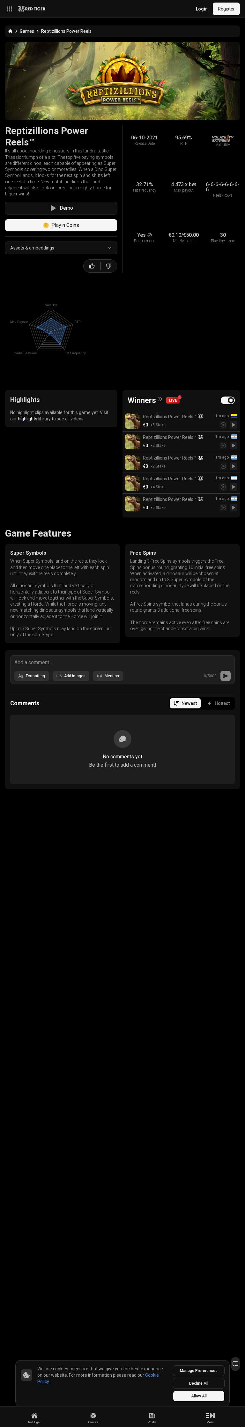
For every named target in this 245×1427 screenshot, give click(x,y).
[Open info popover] (160, 399)
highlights (27, 418)
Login (202, 8)
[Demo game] (233, 425)
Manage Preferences (199, 1370)
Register (226, 8)
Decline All (198, 1383)
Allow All (199, 1396)
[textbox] (122, 662)
